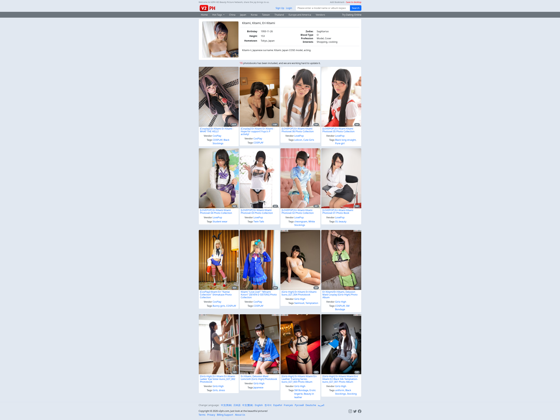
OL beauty (340, 221)
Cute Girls (308, 139)
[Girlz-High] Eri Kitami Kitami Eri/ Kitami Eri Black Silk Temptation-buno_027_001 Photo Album (340, 379)
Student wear (220, 221)
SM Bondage (301, 390)
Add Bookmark (337, 2)
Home (204, 14)
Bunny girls (219, 305)
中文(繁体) (247, 405)
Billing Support (225, 414)
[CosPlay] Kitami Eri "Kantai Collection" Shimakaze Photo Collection (216, 294)
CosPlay (217, 135)
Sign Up (280, 8)
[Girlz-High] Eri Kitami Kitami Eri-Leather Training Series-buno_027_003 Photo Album (299, 379)
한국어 (268, 405)
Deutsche (311, 405)
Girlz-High (299, 299)
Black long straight (345, 139)
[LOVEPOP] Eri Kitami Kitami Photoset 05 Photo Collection (338, 130)
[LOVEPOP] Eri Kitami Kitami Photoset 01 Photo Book (337, 212)
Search (355, 8)
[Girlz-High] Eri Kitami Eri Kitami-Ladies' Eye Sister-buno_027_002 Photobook (217, 379)
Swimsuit (299, 303)
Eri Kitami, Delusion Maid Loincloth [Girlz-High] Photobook (259, 378)
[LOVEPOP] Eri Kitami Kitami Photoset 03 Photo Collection (257, 212)
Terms (202, 414)
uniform (339, 390)
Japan (243, 14)
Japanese (258, 387)
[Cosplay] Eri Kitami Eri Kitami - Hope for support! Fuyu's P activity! (257, 131)
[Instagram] (350, 411)
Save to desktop (353, 2)
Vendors (320, 14)
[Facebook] (359, 411)
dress (222, 390)
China (232, 14)
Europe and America (300, 14)
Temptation (312, 303)
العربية (321, 405)
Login (289, 8)
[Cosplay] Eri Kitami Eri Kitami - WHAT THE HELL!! (216, 130)
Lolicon (298, 139)
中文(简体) (226, 405)
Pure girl (340, 143)
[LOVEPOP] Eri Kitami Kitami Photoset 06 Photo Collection (298, 130)
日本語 (236, 405)
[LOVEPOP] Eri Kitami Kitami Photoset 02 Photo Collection (298, 212)
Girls (215, 390)
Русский (299, 405)
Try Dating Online (351, 14)
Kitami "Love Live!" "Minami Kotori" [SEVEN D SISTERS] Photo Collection (259, 294)
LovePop (299, 135)
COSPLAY (217, 139)
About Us (240, 414)
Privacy (211, 414)
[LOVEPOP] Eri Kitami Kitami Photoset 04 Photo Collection (216, 212)
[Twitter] (355, 411)
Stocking (352, 393)
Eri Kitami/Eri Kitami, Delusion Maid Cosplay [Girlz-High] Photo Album (340, 294)
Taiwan (266, 14)
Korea (254, 14)
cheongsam (300, 221)
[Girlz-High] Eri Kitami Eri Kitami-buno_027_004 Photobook (299, 293)
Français (288, 405)
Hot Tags (217, 14)
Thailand (279, 14)
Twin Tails (258, 221)
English (259, 405)
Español (277, 405)
